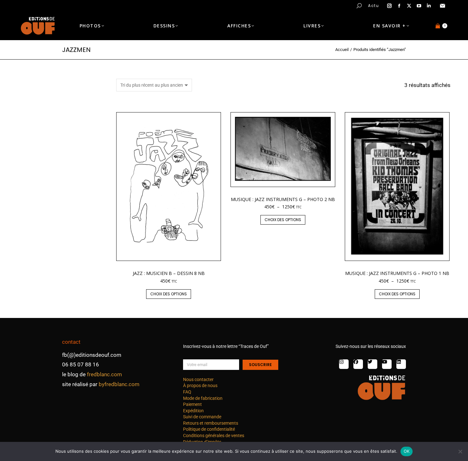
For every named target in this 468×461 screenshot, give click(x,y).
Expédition (193, 410)
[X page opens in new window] (409, 6)
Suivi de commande (202, 416)
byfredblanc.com (119, 384)
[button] (94, 5)
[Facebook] (358, 364)
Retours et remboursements (210, 423)
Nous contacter (198, 379)
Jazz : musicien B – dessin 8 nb (169, 273)
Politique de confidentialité (209, 429)
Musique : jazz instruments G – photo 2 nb (283, 199)
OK (407, 451)
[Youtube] (387, 364)
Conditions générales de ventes (213, 435)
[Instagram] (344, 364)
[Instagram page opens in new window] (389, 6)
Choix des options (168, 294)
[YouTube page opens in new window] (419, 6)
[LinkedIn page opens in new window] (429, 6)
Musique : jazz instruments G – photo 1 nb (397, 273)
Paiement (192, 404)
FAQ (187, 391)
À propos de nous (200, 385)
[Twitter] (372, 364)
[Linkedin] (401, 364)
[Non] (460, 451)
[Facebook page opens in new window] (399, 6)
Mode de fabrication (203, 398)
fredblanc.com (104, 374)
